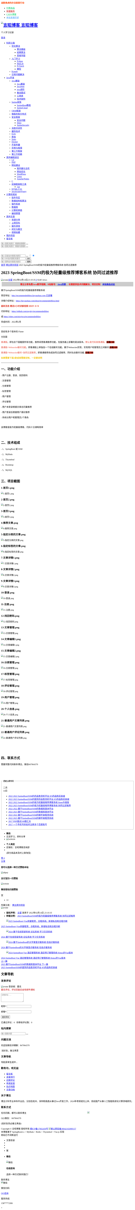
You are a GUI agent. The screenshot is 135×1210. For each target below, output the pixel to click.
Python (20, 61)
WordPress (21, 174)
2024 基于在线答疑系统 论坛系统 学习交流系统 (23, 937)
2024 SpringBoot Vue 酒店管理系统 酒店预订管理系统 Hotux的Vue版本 (33, 958)
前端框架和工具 (19, 184)
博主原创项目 (12, 265)
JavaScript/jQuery (19, 191)
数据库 (15, 207)
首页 (3, 265)
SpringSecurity (23, 125)
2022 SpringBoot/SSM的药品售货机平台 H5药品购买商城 (36, 796)
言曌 (10, 280)
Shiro (19, 123)
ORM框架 (16, 111)
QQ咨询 (4, 1193)
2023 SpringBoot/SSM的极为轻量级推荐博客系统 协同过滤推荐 (39, 805)
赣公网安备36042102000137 (63, 1129)
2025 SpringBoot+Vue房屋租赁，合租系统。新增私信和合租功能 (30, 926)
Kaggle (15, 71)
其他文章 (10, 216)
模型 (19, 69)
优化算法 (16, 46)
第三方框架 (17, 151)
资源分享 (16, 220)
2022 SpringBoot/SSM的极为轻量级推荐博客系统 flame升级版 (38, 802)
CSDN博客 (11, 14)
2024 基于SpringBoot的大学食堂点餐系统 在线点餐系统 (26, 947)
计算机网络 (17, 210)
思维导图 (21, 55)
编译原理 (16, 213)
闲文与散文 (17, 229)
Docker (15, 142)
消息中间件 (17, 128)
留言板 (9, 239)
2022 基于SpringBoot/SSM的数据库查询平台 (30, 809)
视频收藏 (16, 232)
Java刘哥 (61, 284)
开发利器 (16, 145)
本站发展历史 (12, 17)
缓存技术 (16, 131)
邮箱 (3, 1012)
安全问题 (21, 120)
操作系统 (16, 204)
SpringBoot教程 (24, 105)
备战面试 (21, 93)
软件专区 (16, 198)
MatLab (20, 63)
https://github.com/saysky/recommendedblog (30, 311)
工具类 (20, 96)
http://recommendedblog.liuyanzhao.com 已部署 (32, 295)
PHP (14, 162)
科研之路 (10, 43)
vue (18, 187)
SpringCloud (22, 108)
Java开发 (10, 78)
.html (57, 301)
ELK (14, 134)
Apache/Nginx (23, 179)
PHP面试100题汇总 (19, 821)
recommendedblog (47, 301)
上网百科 (16, 223)
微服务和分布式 (19, 114)
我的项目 (10, 235)
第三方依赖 (17, 154)
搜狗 (28, 262)
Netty (14, 139)
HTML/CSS (17, 189)
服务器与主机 (23, 168)
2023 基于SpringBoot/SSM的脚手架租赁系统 (30, 818)
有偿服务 (10, 11)
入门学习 (16, 59)
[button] (67, 37)
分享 (3, 861)
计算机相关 (11, 194)
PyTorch (20, 66)
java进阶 (21, 89)
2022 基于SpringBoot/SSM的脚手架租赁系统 (30, 815)
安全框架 (16, 117)
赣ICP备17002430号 (39, 1129)
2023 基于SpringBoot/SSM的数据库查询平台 (30, 812)
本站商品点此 (108, 284)
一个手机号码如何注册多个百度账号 (27, 824)
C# (13, 160)
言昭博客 (29, 25)
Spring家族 (16, 102)
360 (28, 259)
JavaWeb (20, 86)
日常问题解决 (18, 74)
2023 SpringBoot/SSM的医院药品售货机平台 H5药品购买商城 (38, 799)
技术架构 (21, 99)
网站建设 (16, 165)
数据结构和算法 (19, 201)
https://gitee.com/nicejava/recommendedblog (22, 316)
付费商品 (10, 8)
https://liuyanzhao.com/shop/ (28, 301)
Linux (19, 176)
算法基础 (21, 49)
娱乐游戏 (16, 226)
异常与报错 (17, 148)
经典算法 (21, 52)
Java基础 (16, 81)
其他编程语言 (12, 157)
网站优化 (21, 171)
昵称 (3, 1006)
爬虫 (14, 137)
